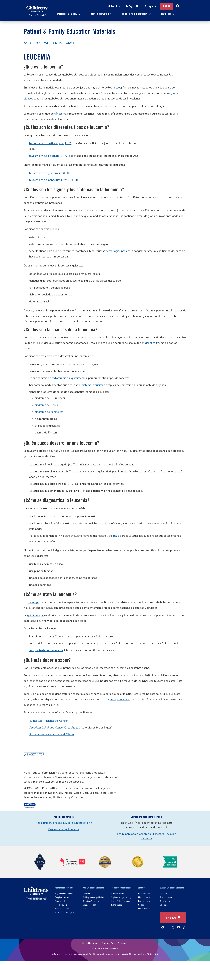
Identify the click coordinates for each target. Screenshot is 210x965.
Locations (115, 6)
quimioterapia (79, 378)
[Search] (177, 6)
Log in (150, 6)
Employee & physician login (122, 897)
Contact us (123, 943)
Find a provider (61, 904)
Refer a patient (116, 904)
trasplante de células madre (46, 650)
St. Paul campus (89, 908)
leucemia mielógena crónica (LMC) (50, 173)
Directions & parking (91, 901)
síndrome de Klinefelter (49, 412)
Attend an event (166, 897)
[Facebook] (162, 927)
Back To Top (35, 754)
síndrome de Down (46, 405)
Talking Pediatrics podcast (121, 901)
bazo (116, 536)
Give (165, 6)
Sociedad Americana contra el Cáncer (51, 734)
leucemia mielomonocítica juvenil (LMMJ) (54, 180)
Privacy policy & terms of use (102, 943)
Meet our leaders (144, 897)
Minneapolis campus (91, 904)
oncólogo (33, 602)
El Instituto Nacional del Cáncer (48, 721)
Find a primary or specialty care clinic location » (63, 823)
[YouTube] (178, 927)
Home (85, 943)
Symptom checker (62, 897)
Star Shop (164, 904)
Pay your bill (60, 901)
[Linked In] (168, 927)
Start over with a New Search (50, 43)
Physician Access (117, 893)
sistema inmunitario (93, 385)
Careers (141, 904)
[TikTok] (184, 927)
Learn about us (144, 893)
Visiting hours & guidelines (93, 897)
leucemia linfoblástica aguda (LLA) (50, 143)
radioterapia (59, 378)
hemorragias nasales (118, 251)
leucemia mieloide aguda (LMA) (48, 156)
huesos (117, 87)
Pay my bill (134, 6)
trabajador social (120, 699)
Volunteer (163, 893)
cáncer (58, 114)
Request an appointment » (63, 829)
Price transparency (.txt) (64, 912)
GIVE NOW (171, 917)
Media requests (144, 908)
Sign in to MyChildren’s (64, 893)
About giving (165, 901)
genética (150, 343)
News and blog (144, 901)
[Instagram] (173, 927)
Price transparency (62, 908)
